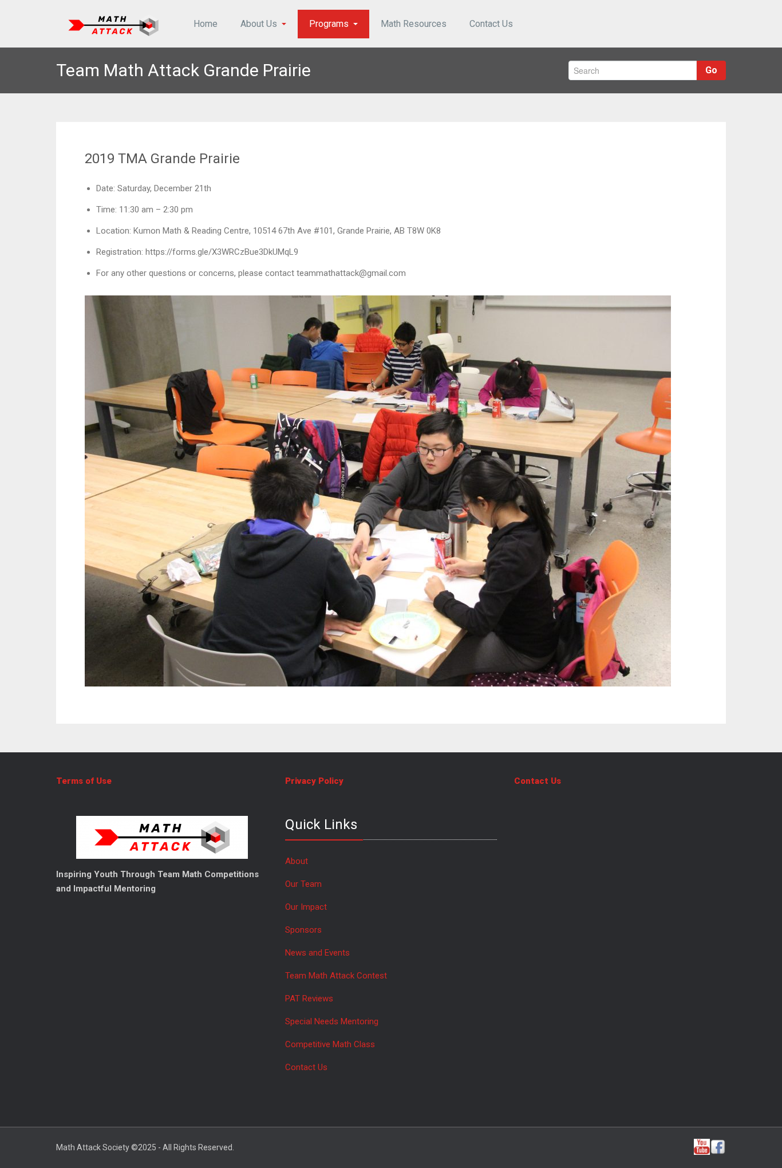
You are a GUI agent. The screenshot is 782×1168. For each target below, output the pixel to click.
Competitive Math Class (331, 1044)
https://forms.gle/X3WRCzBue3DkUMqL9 (221, 252)
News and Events (317, 953)
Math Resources (414, 23)
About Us (258, 23)
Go (711, 70)
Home (205, 23)
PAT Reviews (309, 998)
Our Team (303, 884)
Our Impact (306, 907)
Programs (329, 23)
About (296, 861)
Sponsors (303, 930)
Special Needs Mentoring (331, 1021)
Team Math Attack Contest (336, 975)
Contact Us (491, 23)
